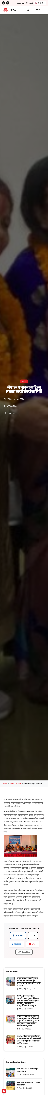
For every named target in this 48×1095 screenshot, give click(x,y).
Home (5, 784)
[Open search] (28, 10)
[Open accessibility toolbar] (4, 1091)
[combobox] (40, 3)
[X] (7, 2)
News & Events (15, 784)
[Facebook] (3, 2)
